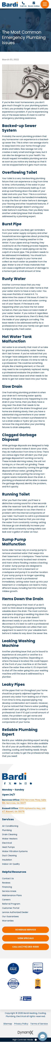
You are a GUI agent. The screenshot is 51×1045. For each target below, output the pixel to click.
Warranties (8, 920)
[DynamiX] (25, 1033)
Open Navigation (45, 4)
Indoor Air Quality (11, 863)
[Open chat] (42, 1036)
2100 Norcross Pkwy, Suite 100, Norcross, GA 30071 (24, 801)
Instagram (25, 783)
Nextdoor (30, 783)
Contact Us (8, 878)
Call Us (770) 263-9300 (25, 946)
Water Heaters (9, 838)
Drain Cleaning (9, 834)
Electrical (7, 842)
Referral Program (11, 903)
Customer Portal (10, 908)
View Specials (26, 938)
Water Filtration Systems (15, 851)
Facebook (4, 783)
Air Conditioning (10, 826)
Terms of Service (39, 1023)
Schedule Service (25, 929)
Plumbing (7, 830)
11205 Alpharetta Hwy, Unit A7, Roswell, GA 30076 (24, 810)
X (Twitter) (10, 783)
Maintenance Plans (12, 895)
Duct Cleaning (9, 855)
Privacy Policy (21, 1023)
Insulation (7, 859)
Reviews (6, 882)
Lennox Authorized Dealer (15, 912)
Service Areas (9, 891)
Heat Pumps (8, 847)
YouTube (15, 783)
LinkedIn (20, 783)
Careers (6, 899)
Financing (7, 886)
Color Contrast (36, 1039)
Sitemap (7, 1023)
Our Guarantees (10, 916)
